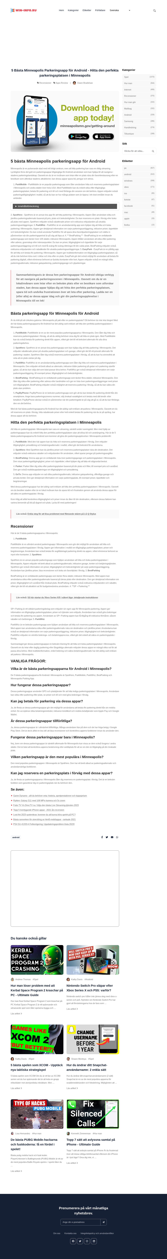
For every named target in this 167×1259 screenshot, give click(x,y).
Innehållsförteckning (28, 206)
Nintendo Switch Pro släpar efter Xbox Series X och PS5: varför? (90, 988)
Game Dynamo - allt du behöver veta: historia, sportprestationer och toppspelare (50, 796)
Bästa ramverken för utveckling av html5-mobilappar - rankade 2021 (44, 819)
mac (139, 212)
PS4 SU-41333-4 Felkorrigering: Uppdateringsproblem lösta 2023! (43, 824)
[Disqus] (65, 889)
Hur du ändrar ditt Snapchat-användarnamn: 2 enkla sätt (87, 1067)
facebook (139, 206)
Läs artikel (16, 1014)
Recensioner (45, 83)
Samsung (139, 121)
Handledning (139, 127)
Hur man (37, 1133)
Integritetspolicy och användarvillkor (97, 1233)
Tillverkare (139, 134)
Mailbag (139, 108)
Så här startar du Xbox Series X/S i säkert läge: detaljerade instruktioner (63, 597)
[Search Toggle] (154, 10)
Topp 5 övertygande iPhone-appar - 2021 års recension (38, 810)
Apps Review (62, 83)
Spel (36, 979)
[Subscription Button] (103, 1222)
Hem (61, 10)
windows (139, 181)
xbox (139, 187)
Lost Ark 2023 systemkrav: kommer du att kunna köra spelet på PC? (44, 815)
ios (139, 193)
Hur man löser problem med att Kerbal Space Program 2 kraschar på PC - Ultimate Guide (37, 990)
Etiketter (87, 10)
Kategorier (73, 10)
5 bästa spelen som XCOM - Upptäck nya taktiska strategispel (37, 1067)
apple (139, 218)
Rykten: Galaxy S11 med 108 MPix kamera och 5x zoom (39, 800)
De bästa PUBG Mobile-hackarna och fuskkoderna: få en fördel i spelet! (34, 1144)
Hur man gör (139, 102)
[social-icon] (73, 1241)
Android (89, 979)
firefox (139, 225)
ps (139, 168)
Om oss (56, 1233)
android (15, 837)
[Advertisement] (83, 36)
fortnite (139, 199)
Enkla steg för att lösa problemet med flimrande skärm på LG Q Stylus (62, 514)
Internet (139, 89)
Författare (100, 10)
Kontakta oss (70, 1233)
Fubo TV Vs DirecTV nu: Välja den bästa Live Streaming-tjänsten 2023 (46, 805)
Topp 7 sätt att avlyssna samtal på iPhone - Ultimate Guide (91, 1142)
